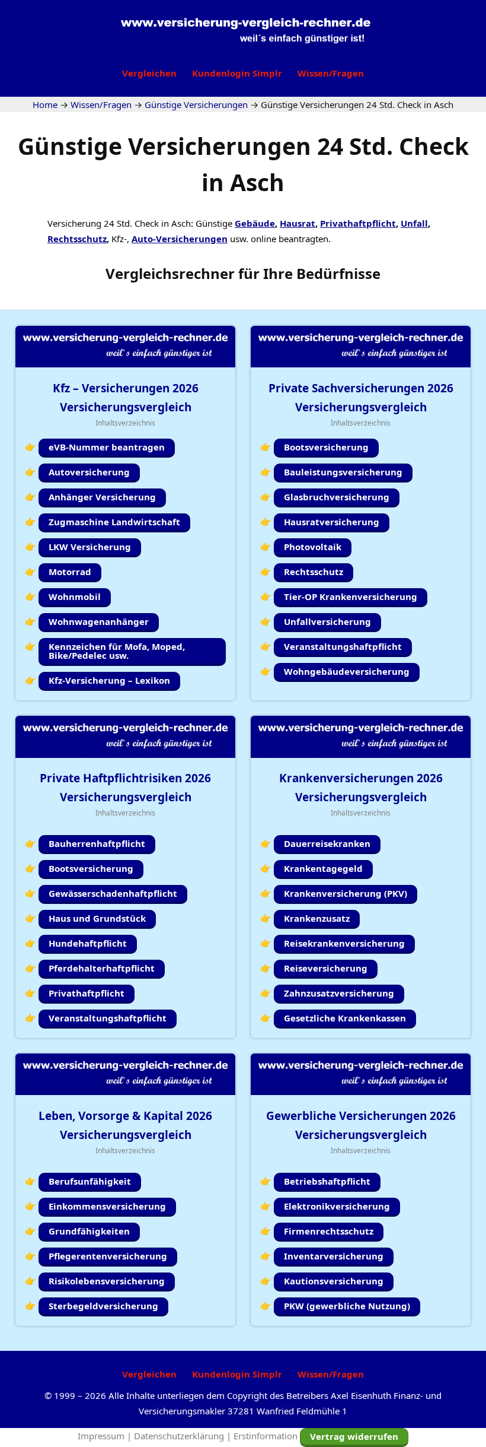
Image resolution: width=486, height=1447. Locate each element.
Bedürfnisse (338, 273)
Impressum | (106, 1436)
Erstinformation (266, 1436)
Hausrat (297, 223)
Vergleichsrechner (170, 273)
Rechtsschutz (77, 239)
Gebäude (255, 223)
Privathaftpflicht (358, 223)
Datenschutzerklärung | (184, 1436)
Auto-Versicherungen (180, 239)
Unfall (414, 223)
